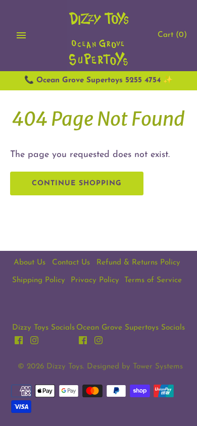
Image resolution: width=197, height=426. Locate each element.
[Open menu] (21, 35)
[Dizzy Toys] (98, 35)
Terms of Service (153, 280)
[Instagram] (34, 343)
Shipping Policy (38, 280)
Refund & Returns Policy (138, 263)
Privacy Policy (95, 280)
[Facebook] (19, 343)
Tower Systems (158, 366)
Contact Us (71, 263)
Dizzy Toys (64, 366)
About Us (29, 263)
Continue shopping (77, 183)
